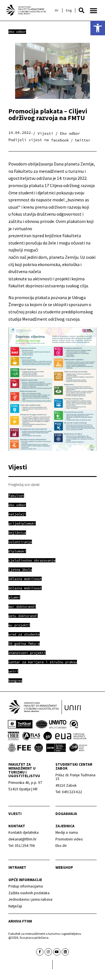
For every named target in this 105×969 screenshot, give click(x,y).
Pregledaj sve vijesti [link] (23, 484)
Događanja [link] (66, 813)
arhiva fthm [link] (20, 921)
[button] (81, 10)
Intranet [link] (17, 867)
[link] (97, 28)
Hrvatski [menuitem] (57, 10)
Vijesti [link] (15, 813)
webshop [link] (64, 867)
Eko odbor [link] (17, 31)
